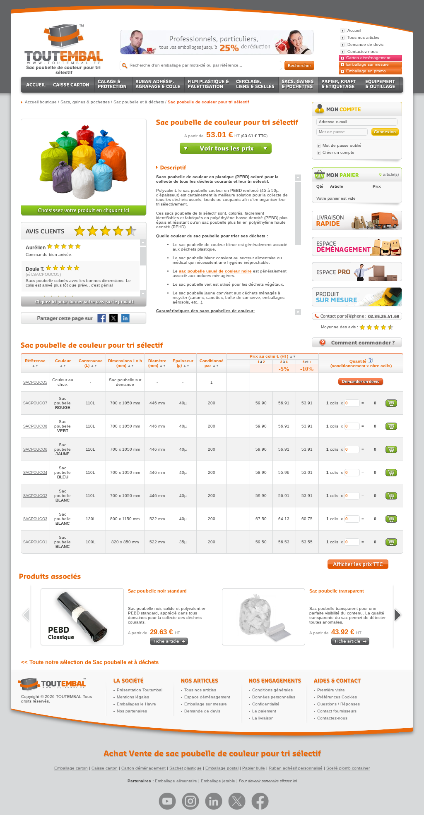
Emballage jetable (218, 781)
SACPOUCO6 (35, 449)
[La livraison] (357, 228)
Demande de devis (202, 711)
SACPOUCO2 (35, 496)
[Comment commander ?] (357, 346)
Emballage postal (221, 768)
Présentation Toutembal (139, 690)
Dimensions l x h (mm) (125, 363)
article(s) (389, 174)
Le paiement (264, 711)
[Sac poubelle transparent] (263, 616)
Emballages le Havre (136, 704)
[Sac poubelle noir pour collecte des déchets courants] (82, 616)
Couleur (63, 363)
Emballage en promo (366, 71)
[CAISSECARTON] (72, 85)
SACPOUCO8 (35, 426)
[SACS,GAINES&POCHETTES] (298, 85)
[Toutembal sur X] (236, 801)
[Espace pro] (357, 271)
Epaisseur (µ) (183, 363)
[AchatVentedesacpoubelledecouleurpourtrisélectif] (212, 753)
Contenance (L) (91, 363)
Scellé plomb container (348, 768)
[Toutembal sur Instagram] (190, 801)
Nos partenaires (132, 711)
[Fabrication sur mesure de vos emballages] (357, 296)
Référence (35, 363)
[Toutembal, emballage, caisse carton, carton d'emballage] (64, 69)
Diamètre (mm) (157, 363)
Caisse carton (105, 768)
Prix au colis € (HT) (273, 356)
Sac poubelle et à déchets (138, 102)
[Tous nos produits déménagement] (357, 246)
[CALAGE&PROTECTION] (113, 85)
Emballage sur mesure (367, 64)
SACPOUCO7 (35, 403)
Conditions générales (272, 690)
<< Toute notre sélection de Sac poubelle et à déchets (90, 662)
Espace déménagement (207, 697)
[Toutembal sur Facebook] (260, 801)
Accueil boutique (41, 102)
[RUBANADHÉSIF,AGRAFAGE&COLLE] (158, 85)
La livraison (263, 718)
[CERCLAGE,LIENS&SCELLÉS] (256, 85)
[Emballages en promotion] (217, 42)
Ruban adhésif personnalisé (296, 768)
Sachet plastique (185, 768)
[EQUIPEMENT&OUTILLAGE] (381, 85)
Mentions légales (133, 697)
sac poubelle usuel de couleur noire (215, 271)
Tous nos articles (200, 690)
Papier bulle (253, 768)
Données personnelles (273, 697)
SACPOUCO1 (35, 542)
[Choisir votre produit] (84, 214)
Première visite (331, 690)
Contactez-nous (332, 718)
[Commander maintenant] (226, 152)
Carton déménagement (368, 57)
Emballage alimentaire (176, 781)
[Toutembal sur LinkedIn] (213, 801)
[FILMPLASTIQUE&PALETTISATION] (209, 85)
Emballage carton (71, 768)
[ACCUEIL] (36, 85)
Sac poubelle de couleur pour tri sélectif (208, 102)
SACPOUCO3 (35, 519)
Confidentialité (265, 704)
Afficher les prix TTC (358, 564)
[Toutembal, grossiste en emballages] (63, 62)
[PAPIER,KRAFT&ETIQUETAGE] (340, 85)
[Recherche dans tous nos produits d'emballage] (299, 65)
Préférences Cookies (337, 697)
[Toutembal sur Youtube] (167, 801)
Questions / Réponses (338, 704)
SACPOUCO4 (35, 473)
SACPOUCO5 (35, 382)
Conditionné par (212, 363)
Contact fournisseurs (337, 711)
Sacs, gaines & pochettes (85, 102)
